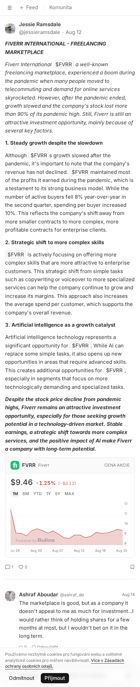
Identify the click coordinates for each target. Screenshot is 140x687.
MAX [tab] (69, 493)
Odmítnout (21, 678)
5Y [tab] (57, 493)
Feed (32, 7)
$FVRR (63, 64)
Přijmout (55, 678)
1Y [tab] (48, 493)
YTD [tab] (37, 493)
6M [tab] (25, 493)
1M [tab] (15, 493)
